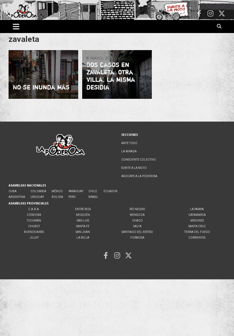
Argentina (17, 196)
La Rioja (82, 237)
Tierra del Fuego (197, 231)
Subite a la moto (134, 167)
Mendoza (137, 214)
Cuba (13, 191)
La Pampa (197, 209)
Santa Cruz (197, 226)
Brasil (93, 196)
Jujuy (34, 237)
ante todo (129, 143)
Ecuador (110, 191)
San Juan (83, 231)
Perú (72, 196)
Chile (92, 191)
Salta (137, 226)
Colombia (38, 191)
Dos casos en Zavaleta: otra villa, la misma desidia (110, 76)
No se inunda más (41, 87)
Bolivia (57, 196)
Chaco (137, 220)
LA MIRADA (129, 151)
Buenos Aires (34, 231)
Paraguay (75, 191)
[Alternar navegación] (16, 26)
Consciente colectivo (138, 159)
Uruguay (37, 196)
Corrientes (196, 237)
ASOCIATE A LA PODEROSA (139, 176)
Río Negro (137, 209)
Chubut (34, 226)
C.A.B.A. (34, 209)
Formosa (137, 237)
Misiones (197, 220)
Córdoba (34, 214)
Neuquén (83, 214)
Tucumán (34, 220)
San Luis (83, 220)
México (57, 191)
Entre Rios (83, 209)
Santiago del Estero (137, 231)
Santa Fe (82, 226)
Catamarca (197, 214)
